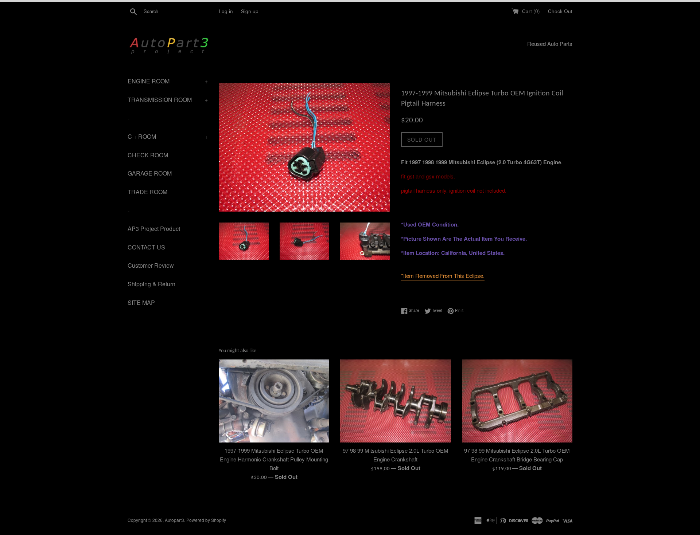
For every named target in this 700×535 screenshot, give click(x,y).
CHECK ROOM (148, 155)
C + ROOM (168, 136)
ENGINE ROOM (168, 81)
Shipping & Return (151, 284)
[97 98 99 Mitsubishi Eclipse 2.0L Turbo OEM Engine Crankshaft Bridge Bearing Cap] (517, 400)
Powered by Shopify (206, 520)
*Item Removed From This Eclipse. (443, 275)
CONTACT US (146, 247)
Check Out (560, 11)
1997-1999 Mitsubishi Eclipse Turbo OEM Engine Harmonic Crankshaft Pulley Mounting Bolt (274, 459)
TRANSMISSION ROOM (168, 99)
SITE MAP (141, 302)
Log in (226, 11)
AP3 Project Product (154, 228)
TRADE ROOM (147, 192)
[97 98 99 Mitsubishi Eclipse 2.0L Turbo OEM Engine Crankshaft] (395, 400)
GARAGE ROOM (150, 173)
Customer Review (151, 265)
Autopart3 (174, 520)
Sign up (249, 11)
